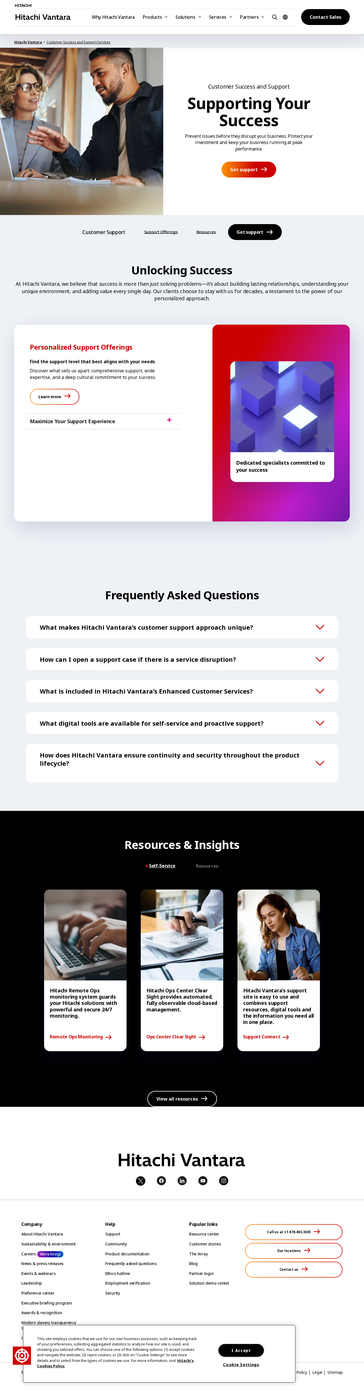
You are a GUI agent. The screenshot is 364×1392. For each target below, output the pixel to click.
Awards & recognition (41, 1312)
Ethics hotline (117, 1273)
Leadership (31, 1283)
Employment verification (127, 1283)
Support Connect (261, 1037)
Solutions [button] (185, 17)
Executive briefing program (46, 1303)
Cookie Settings (241, 1364)
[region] (159, 1354)
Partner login (201, 1273)
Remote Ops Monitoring (76, 1037)
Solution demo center (209, 1283)
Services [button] (217, 17)
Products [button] (152, 17)
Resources (206, 232)
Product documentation (127, 1254)
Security (112, 1293)
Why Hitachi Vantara (113, 17)
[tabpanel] (182, 970)
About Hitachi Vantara (42, 1234)
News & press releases (42, 1263)
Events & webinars (38, 1273)
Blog (193, 1263)
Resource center (204, 1234)
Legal (317, 1372)
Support (112, 1234)
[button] (274, 17)
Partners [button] (249, 17)
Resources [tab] (207, 866)
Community (116, 1244)
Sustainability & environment (48, 1244)
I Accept (241, 1350)
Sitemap (335, 1372)
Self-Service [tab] (162, 866)
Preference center (37, 1293)
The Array (198, 1254)
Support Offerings (161, 232)
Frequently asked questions (131, 1263)
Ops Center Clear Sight (171, 1037)
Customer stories (205, 1244)
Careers (28, 1254)
